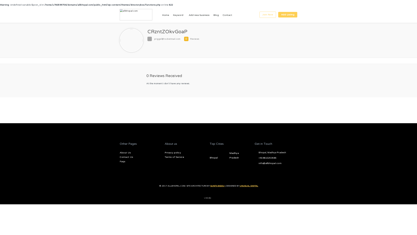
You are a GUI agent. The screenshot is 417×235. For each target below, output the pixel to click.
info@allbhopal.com (270, 163)
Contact (227, 15)
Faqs (122, 161)
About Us (125, 152)
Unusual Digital (248, 186)
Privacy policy (173, 152)
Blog (216, 15)
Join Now (267, 14)
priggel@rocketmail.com (167, 39)
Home (165, 15)
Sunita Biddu (217, 186)
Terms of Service (174, 157)
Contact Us (126, 157)
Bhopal (214, 157)
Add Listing (288, 14)
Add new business (199, 15)
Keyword (178, 15)
